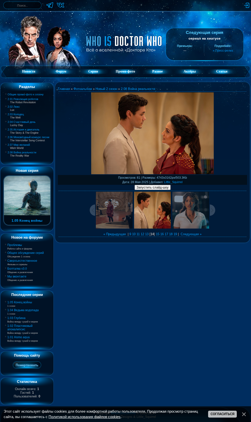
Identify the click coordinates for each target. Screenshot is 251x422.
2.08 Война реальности (22, 152)
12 (142, 234)
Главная (64, 89)
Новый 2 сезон (106, 89)
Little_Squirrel (173, 182)
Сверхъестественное (22, 260)
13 (147, 234)
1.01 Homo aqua (18, 337)
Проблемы (14, 245)
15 (157, 234)
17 (166, 234)
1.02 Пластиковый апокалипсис (20, 327)
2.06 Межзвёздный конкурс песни (28, 137)
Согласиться (222, 414)
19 (175, 234)
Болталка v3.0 (17, 268)
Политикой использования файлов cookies (85, 417)
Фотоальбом (83, 89)
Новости (28, 71)
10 (134, 234)
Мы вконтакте (16, 276)
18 (171, 234)
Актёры (190, 71)
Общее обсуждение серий (25, 253)
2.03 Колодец (16, 114)
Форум (61, 71)
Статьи (221, 71)
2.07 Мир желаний (19, 144)
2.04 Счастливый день (22, 121)
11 (138, 234)
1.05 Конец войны (19, 302)
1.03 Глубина (16, 318)
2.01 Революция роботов (23, 99)
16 (162, 234)
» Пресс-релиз (223, 50)
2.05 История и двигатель (23, 129)
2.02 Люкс (14, 106)
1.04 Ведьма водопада (23, 310)
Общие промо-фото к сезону (26, 94)
